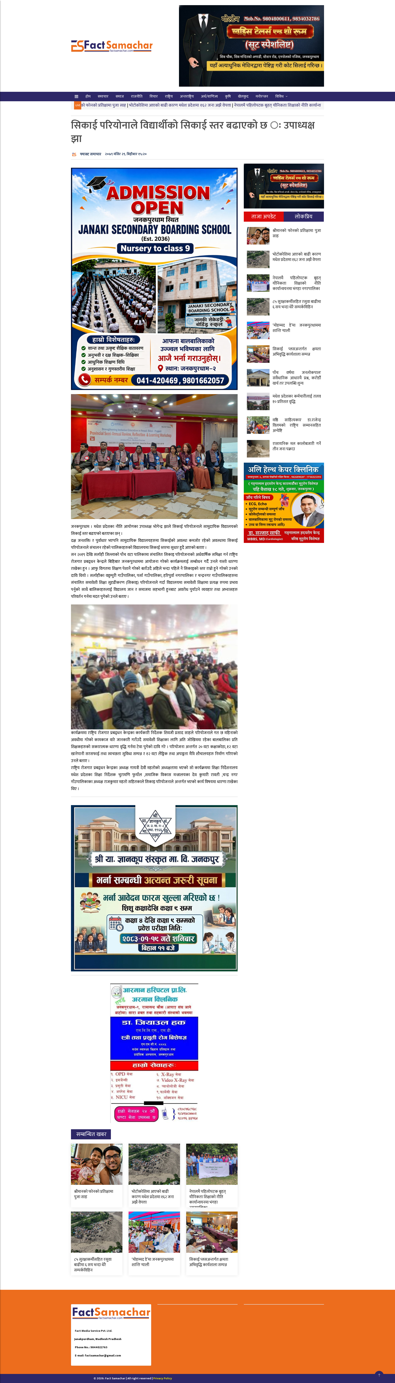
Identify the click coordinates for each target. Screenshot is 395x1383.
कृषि (228, 96)
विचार (154, 96)
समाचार (103, 96)
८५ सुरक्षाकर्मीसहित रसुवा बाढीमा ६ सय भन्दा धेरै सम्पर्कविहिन (93, 1265)
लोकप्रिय (304, 216)
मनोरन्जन (262, 96)
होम (88, 96)
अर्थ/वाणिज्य (209, 96)
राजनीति (136, 96)
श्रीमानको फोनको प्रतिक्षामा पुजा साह (93, 1194)
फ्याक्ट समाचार (90, 154)
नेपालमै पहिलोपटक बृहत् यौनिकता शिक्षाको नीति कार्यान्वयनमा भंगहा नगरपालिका (233, 105)
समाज (120, 96)
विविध (279, 96)
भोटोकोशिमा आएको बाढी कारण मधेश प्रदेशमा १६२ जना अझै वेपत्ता (117, 105)
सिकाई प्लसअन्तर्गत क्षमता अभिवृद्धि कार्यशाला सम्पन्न (208, 1262)
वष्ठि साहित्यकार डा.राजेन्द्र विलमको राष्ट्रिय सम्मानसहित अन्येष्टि (297, 425)
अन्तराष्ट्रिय (187, 96)
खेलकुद (243, 96)
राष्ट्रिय (169, 96)
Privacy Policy (162, 1378)
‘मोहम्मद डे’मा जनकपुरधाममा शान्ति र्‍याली (153, 1262)
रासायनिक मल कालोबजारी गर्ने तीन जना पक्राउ (297, 446)
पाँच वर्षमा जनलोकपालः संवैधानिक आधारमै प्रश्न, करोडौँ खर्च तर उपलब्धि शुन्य (297, 378)
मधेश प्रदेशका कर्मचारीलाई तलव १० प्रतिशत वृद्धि (297, 399)
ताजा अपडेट (263, 216)
